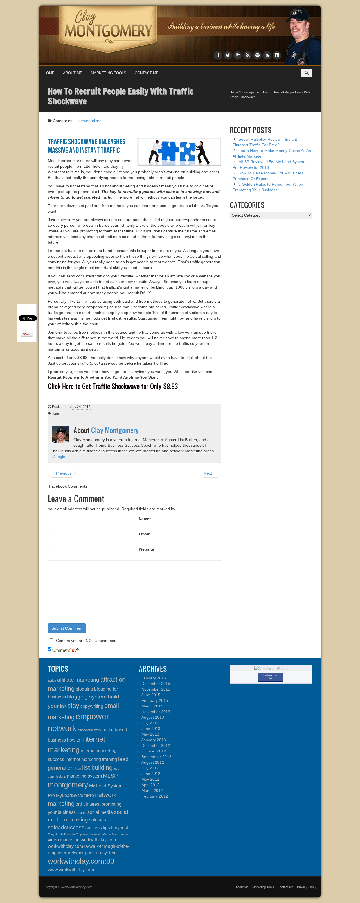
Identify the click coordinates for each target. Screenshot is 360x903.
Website (146, 549)
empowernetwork (89, 730)
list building (97, 767)
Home (49, 73)
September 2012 (156, 756)
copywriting (91, 706)
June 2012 (150, 773)
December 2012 (155, 745)
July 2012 (150, 768)
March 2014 (152, 706)
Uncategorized (250, 92)
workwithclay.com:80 (81, 861)
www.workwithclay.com (71, 869)
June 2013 (150, 728)
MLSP (110, 776)
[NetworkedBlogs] (271, 668)
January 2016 (153, 678)
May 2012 (150, 779)
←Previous (61, 473)
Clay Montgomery (115, 430)
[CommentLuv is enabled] (65, 649)
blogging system (87, 697)
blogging (84, 689)
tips (106, 827)
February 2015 (154, 700)
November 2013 (155, 711)
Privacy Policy (306, 887)
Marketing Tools (108, 73)
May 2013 (150, 734)
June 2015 (150, 695)
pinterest (91, 804)
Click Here (61, 386)
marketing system (84, 776)
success (94, 827)
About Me (72, 73)
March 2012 (152, 790)
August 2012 (152, 762)
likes (78, 768)
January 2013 (153, 740)
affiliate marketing (78, 680)
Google (58, 456)
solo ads (97, 819)
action (52, 680)
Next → (210, 473)
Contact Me (147, 73)
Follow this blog (270, 676)
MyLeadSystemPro (75, 795)
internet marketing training (91, 759)
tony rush (120, 827)
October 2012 (153, 751)
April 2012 (150, 785)
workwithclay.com (98, 839)
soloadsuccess (66, 827)
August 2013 (152, 717)
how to (73, 740)
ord (79, 804)
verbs (124, 834)
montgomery (68, 785)
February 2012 (154, 796)
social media (100, 812)
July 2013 (150, 723)
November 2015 (155, 689)
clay (73, 705)
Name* (145, 518)
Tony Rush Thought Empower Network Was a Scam (83, 834)
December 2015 (155, 683)
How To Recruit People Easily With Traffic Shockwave (120, 96)
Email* (144, 534)
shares (81, 812)
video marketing (64, 839)
